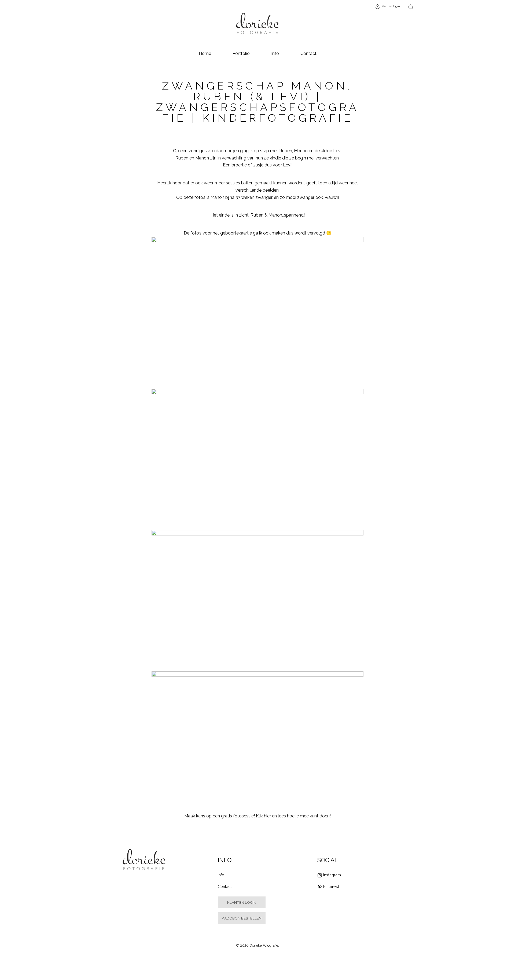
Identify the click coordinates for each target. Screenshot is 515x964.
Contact (308, 53)
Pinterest (331, 886)
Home (205, 53)
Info (275, 53)
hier (267, 815)
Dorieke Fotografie (257, 23)
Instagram (332, 875)
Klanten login (241, 902)
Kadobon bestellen (242, 918)
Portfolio (241, 53)
